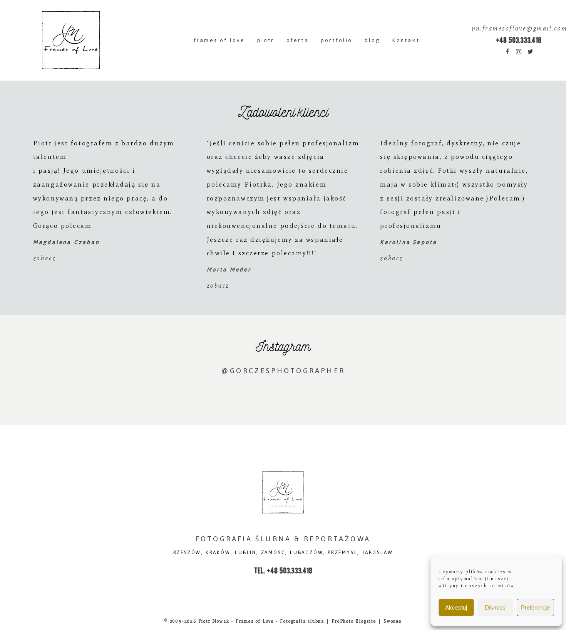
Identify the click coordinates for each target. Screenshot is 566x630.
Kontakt (405, 40)
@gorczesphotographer (283, 370)
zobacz (44, 258)
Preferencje (535, 607)
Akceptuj (456, 607)
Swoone (392, 621)
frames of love (219, 40)
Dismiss (495, 607)
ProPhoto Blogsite (354, 621)
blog (372, 40)
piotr (266, 40)
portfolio (337, 40)
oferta (297, 40)
